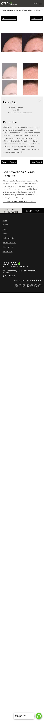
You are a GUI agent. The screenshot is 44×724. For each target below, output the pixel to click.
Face (5, 220)
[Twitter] (24, 286)
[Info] (40, 286)
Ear (4, 229)
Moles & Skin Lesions (24, 10)
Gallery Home (7, 10)
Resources (8, 247)
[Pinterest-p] (32, 286)
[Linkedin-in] (28, 286)
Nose (5, 225)
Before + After (9, 242)
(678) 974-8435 (33, 211)
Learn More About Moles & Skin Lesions (19, 201)
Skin (5, 233)
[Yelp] (36, 286)
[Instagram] (16, 286)
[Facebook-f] (20, 286)
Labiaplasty (8, 238)
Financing (7, 251)
